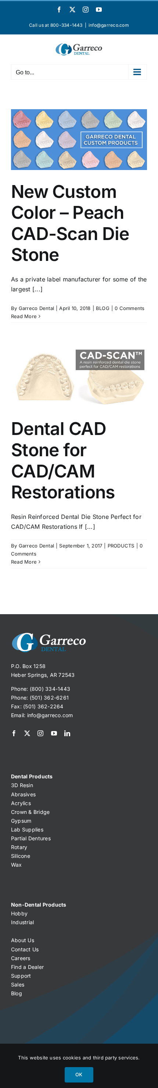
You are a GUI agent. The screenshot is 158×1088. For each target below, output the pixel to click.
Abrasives (23, 794)
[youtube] (54, 733)
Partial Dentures (31, 838)
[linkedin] (67, 733)
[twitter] (27, 733)
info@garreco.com (109, 25)
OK (78, 1074)
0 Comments (129, 308)
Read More (24, 316)
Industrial (22, 922)
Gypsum (21, 821)
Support (21, 976)
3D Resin (22, 785)
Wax (16, 865)
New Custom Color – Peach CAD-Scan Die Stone (70, 223)
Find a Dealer (27, 967)
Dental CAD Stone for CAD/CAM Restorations (63, 460)
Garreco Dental (36, 308)
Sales (17, 984)
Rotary (19, 847)
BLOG (102, 308)
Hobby (19, 913)
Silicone (20, 856)
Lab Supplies (27, 829)
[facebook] (14, 733)
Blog (16, 993)
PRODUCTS (121, 546)
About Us (22, 940)
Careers (20, 958)
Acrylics (21, 803)
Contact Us (25, 949)
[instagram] (40, 733)
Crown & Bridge (30, 812)
